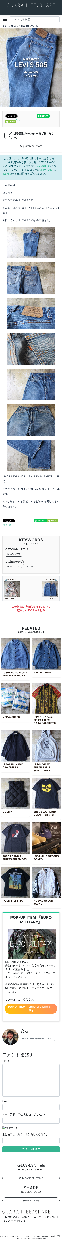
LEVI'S (7, 173)
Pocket (20, 120)
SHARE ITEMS (31, 1200)
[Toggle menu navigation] (4, 19)
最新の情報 (42, 166)
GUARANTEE (13, 554)
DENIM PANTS (46, 169)
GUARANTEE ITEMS (31, 1178)
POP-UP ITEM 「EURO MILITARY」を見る (31, 1008)
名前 (4, 1100)
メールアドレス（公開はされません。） (23, 1114)
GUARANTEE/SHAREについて (37, 1038)
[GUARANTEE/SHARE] (31, 4)
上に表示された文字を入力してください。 (26, 1134)
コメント (7, 1061)
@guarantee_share (31, 146)
